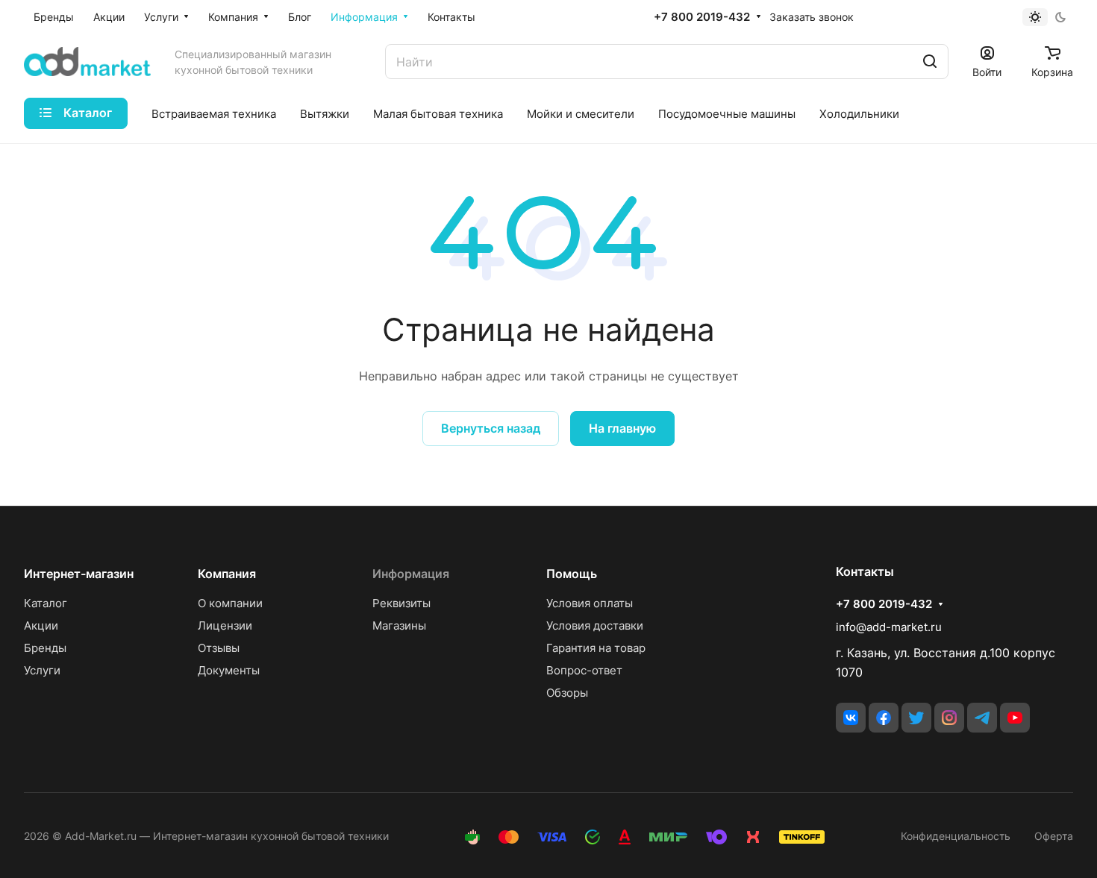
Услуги (42, 670)
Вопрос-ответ (584, 670)
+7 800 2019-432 (702, 17)
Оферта (1053, 836)
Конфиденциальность (955, 836)
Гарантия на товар (596, 648)
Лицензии (225, 625)
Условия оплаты (589, 603)
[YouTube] (1015, 718)
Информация (410, 573)
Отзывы (219, 648)
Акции (41, 625)
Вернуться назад (490, 428)
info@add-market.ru (889, 627)
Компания (227, 573)
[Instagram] (949, 718)
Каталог (45, 603)
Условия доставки (594, 625)
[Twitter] (916, 718)
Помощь (571, 573)
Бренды (45, 648)
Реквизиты (401, 603)
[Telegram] (982, 718)
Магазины (399, 625)
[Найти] (929, 61)
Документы (229, 670)
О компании (230, 603)
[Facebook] (883, 718)
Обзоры (567, 693)
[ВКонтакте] (851, 718)
